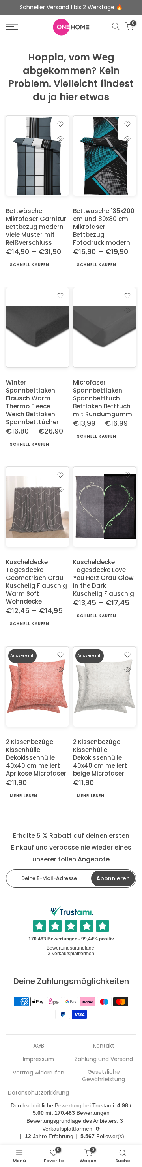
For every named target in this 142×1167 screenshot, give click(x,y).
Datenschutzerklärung (38, 1093)
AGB (38, 1046)
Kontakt (103, 1046)
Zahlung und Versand (104, 1059)
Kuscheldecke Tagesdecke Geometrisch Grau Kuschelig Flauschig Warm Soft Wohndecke (36, 582)
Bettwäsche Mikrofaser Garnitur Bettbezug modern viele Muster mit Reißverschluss (36, 227)
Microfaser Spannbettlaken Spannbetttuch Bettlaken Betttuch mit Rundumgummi (103, 398)
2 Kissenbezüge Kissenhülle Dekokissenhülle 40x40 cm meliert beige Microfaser (100, 757)
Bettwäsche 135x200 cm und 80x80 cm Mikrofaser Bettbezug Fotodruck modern (104, 227)
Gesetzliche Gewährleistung (103, 1076)
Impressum (38, 1059)
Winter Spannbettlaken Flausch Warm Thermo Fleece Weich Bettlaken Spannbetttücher (32, 402)
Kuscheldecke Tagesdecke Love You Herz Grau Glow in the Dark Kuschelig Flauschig (103, 578)
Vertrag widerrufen (38, 1072)
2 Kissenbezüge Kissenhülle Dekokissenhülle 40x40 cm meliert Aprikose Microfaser (36, 757)
